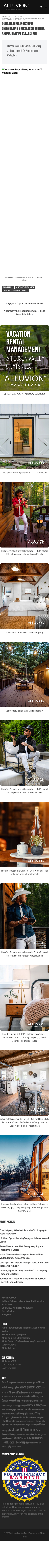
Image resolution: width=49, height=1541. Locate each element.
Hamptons (36, 1400)
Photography (17, 1437)
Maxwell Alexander (23, 1429)
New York (34, 1434)
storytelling (31, 1442)
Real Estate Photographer (35, 1437)
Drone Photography (35, 1396)
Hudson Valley (34, 1405)
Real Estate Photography (15, 1442)
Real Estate (23, 1438)
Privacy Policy (6, 1314)
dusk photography (27, 1400)
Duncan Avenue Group (25, 18)
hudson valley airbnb (24, 1409)
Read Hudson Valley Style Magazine (14, 1334)
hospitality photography (20, 1405)
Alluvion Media (7, 16)
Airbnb (41, 1382)
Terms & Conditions (8, 1311)
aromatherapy (7, 287)
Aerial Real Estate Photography (27, 1382)
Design (18, 18)
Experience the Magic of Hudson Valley (16, 291)
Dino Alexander (23, 1396)
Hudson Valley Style (36, 18)
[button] (41, 7)
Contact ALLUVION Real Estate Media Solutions (17, 1307)
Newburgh (28, 1434)
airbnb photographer (10, 1387)
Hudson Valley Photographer (18, 1413)
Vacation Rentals (16, 1446)
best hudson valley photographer (32, 1392)
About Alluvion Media (9, 1297)
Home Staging (9, 1406)
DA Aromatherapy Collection (25, 287)
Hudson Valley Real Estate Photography (26, 1421)
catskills (5, 1396)
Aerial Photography (9, 1382)
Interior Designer (34, 1424)
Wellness (22, 19)
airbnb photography (30, 1387)
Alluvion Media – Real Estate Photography (16, 1337)
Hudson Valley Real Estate (21, 1417)
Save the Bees (9, 19)
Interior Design (25, 1424)
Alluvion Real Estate (8, 1347)
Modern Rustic (22, 1435)
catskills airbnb (13, 1396)
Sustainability (16, 19)
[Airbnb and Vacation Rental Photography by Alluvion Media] (17, 7)
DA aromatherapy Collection (9, 18)
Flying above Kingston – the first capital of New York (25, 303)
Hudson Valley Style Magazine (13, 1424)
